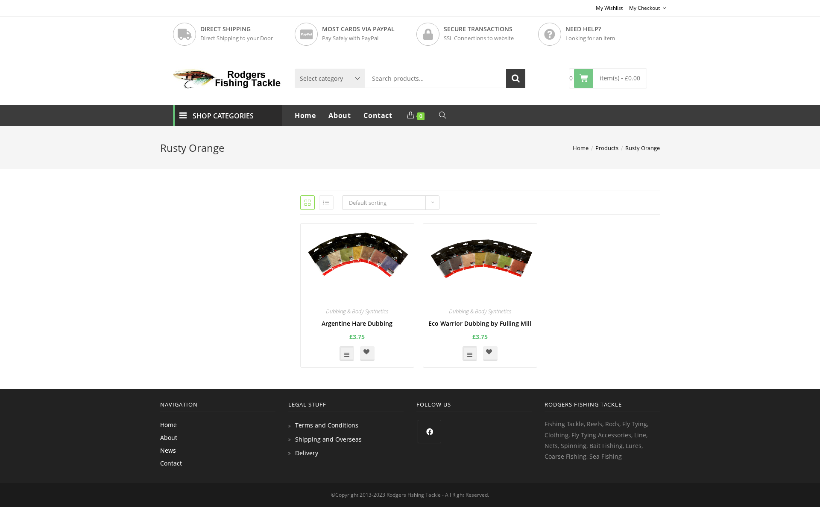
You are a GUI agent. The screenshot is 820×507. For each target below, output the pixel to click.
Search (515, 78)
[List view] (326, 202)
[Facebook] (429, 431)
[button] (367, 353)
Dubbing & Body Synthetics (357, 311)
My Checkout (645, 8)
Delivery (306, 453)
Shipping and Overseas (328, 439)
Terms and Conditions (326, 425)
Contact (171, 463)
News (168, 450)
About (168, 437)
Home (168, 425)
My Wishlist (609, 8)
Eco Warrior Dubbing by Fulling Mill (479, 323)
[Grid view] (307, 202)
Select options (347, 353)
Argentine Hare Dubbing (357, 323)
